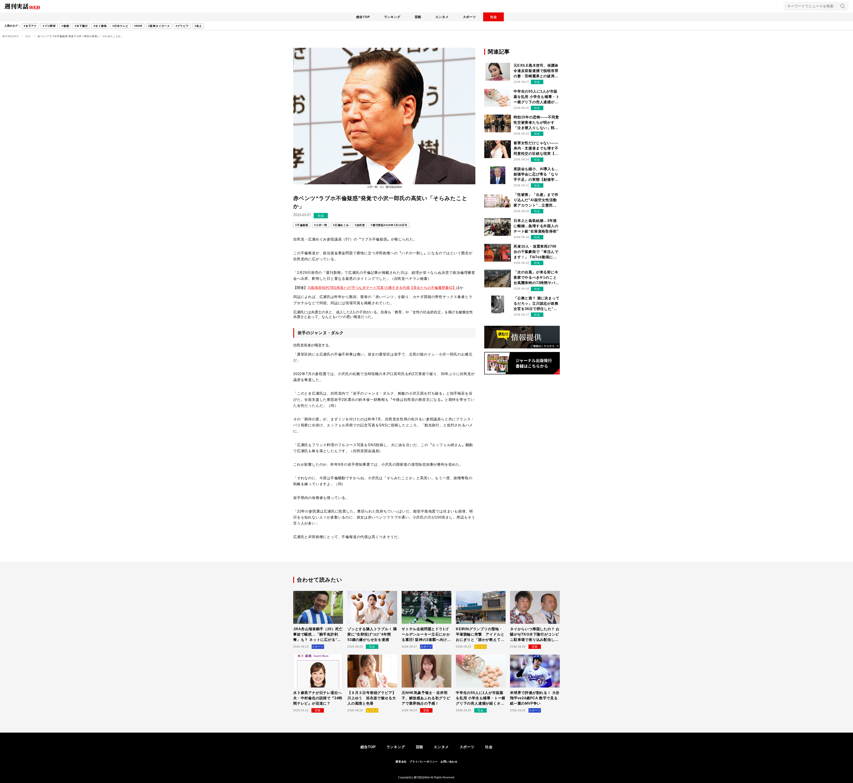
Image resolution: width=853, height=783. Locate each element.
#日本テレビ (120, 26)
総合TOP (363, 17)
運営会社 (401, 761)
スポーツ (469, 17)
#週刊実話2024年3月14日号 (389, 225)
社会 (493, 17)
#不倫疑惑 (301, 225)
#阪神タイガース (159, 26)
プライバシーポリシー (423, 761)
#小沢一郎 (320, 225)
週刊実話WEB (10, 36)
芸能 (418, 17)
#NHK (138, 26)
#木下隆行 (81, 26)
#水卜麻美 (100, 26)
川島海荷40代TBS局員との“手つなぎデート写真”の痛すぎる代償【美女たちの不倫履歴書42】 (381, 288)
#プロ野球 (49, 26)
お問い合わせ (449, 761)
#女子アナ (30, 26)
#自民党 (360, 225)
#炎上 (198, 26)
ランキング (392, 17)
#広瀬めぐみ (341, 225)
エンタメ (441, 17)
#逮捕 (65, 26)
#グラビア (182, 26)
